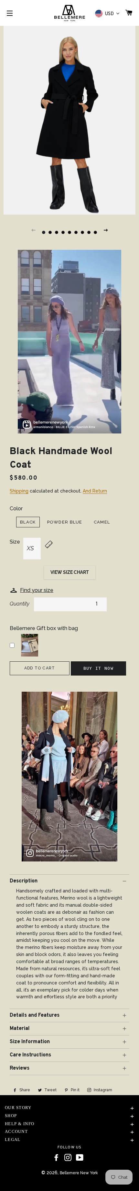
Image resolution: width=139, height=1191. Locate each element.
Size (15, 542)
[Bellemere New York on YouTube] (79, 1158)
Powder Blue (64, 522)
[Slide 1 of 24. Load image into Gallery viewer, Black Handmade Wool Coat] (43, 232)
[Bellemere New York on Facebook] (56, 1158)
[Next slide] (106, 230)
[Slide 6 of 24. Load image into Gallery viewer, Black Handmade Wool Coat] (76, 232)
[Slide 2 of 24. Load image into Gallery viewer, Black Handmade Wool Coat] (50, 232)
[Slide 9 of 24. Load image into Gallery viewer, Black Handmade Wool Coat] (95, 232)
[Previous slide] (33, 230)
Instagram (102, 1090)
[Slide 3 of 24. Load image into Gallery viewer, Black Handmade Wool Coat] (56, 232)
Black (28, 522)
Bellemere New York (79, 1173)
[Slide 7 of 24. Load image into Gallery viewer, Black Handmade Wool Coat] (82, 232)
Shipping (19, 491)
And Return (95, 491)
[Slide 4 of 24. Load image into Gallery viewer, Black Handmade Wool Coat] (63, 232)
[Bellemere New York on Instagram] (67, 1158)
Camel (102, 522)
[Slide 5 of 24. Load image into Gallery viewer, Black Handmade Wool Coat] (69, 232)
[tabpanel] (69, 119)
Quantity (19, 604)
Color (16, 508)
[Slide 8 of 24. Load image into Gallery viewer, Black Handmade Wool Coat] (89, 232)
